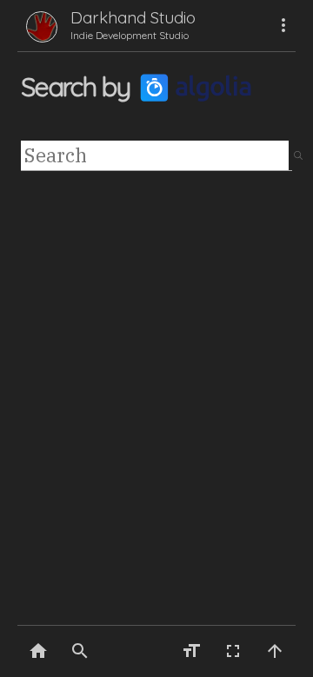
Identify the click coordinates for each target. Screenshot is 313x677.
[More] (283, 25)
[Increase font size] (191, 651)
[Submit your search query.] (298, 156)
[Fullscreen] (233, 651)
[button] (80, 651)
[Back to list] (38, 651)
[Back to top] (275, 651)
